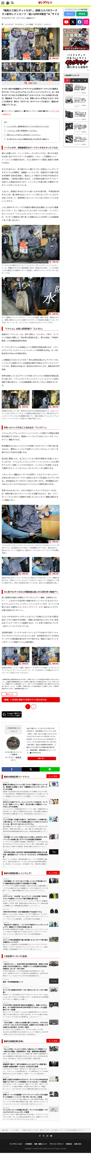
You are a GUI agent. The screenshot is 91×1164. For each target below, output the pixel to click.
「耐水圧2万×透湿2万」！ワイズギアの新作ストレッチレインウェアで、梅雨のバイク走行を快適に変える (25, 925)
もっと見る (53, 776)
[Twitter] (31, 769)
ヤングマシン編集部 (80, 92)
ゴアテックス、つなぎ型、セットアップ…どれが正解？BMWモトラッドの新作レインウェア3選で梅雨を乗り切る (25, 897)
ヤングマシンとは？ (16, 1144)
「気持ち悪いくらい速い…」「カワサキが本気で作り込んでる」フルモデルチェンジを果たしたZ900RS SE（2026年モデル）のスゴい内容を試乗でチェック (80, 139)
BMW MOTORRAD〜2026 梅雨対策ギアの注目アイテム (22, 912)
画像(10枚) (32, 83)
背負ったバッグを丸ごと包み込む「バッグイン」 (22, 135)
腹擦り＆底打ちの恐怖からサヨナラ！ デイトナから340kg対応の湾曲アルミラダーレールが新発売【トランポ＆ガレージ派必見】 (25, 1080)
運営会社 (69, 1144)
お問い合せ (77, 1144)
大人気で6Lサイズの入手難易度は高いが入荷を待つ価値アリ (26, 139)
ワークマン (38, 24)
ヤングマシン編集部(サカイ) (80, 106)
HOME (6, 1130)
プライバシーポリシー (56, 1144)
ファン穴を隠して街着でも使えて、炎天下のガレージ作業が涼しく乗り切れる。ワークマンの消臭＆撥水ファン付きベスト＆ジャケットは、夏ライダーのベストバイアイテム (25, 821)
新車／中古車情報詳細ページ (13, 982)
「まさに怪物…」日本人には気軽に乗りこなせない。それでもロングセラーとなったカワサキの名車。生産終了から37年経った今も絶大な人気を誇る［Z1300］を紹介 (25, 1024)
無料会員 (82, 14)
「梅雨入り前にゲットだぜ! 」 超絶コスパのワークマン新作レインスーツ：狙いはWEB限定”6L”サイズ (52, 1130)
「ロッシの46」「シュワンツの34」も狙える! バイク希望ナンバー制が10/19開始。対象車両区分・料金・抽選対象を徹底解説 (25, 1050)
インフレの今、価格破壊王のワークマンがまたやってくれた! (26, 126)
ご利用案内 (28, 1144)
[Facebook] (12, 769)
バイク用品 (29, 24)
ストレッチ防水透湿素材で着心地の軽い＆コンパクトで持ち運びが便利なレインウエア (25, 941)
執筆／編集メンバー (40, 1144)
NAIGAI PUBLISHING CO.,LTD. (44, 1148)
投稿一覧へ (41, 758)
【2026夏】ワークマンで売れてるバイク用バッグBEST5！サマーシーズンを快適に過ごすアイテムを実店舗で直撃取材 (25, 838)
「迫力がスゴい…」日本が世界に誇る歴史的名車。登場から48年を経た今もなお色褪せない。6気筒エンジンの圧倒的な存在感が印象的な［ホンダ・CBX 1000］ (25, 966)
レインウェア (9, 24)
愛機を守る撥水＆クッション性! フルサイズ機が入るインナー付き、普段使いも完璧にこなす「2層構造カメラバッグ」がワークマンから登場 (25, 786)
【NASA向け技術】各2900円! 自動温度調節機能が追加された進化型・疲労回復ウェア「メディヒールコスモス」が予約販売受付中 (25, 854)
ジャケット (47, 24)
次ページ (9, 694)
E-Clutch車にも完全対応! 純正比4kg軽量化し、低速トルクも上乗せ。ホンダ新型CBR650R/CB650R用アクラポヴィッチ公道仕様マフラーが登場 (25, 1007)
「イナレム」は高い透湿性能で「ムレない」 (21, 130)
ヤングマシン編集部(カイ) (26, 18)
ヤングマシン (19, 24)
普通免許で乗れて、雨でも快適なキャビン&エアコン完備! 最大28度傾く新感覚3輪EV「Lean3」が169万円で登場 (25, 1065)
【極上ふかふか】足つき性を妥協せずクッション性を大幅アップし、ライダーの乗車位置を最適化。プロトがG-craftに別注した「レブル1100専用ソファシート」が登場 (80, 114)
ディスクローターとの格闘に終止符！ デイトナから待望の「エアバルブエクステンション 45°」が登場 (25, 1111)
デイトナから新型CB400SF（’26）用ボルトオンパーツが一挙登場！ (25, 991)
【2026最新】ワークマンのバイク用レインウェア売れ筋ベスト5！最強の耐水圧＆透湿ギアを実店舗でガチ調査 (25, 882)
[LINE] (50, 769)
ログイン (70, 14)
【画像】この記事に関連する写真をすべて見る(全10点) (25, 699)
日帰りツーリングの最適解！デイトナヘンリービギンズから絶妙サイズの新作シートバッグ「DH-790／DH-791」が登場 (25, 1095)
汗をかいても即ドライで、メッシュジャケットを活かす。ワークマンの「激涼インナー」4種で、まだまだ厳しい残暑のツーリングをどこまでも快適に (25, 804)
